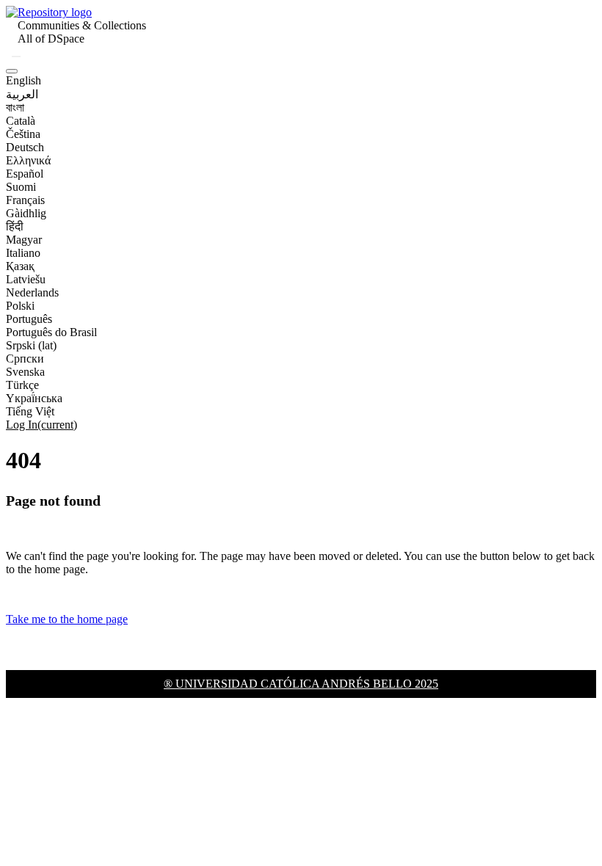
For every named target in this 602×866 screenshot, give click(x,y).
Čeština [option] (23, 134)
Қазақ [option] (20, 266)
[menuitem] (51, 39)
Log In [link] (41, 424)
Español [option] (24, 173)
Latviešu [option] (26, 279)
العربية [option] (22, 94)
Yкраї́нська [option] (34, 398)
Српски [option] (25, 358)
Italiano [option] (23, 253)
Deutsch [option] (25, 147)
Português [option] (29, 319)
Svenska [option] (25, 371)
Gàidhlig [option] (26, 213)
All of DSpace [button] (51, 38)
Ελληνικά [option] (28, 160)
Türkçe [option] (22, 385)
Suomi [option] (21, 187)
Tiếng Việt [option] (30, 411)
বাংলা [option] (15, 107)
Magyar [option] (24, 239)
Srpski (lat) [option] (31, 345)
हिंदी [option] (14, 226)
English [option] (23, 80)
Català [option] (20, 120)
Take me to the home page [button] (67, 619)
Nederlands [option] (32, 292)
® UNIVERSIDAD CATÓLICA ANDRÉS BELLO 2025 (301, 683)
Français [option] (25, 200)
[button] (49, 12)
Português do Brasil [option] (51, 332)
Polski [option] (20, 305)
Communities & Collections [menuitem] (82, 25)
